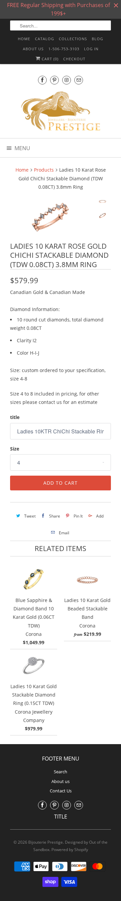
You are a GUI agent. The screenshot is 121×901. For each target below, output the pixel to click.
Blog (97, 38)
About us (33, 48)
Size (14, 448)
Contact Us (61, 791)
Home (24, 38)
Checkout (74, 58)
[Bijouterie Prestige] (60, 112)
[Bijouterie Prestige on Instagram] (66, 79)
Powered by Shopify (69, 849)
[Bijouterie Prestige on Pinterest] (54, 79)
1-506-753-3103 (63, 48)
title (14, 417)
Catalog (44, 38)
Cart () (49, 58)
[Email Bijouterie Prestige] (78, 79)
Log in (91, 48)
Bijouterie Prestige (45, 842)
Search (60, 772)
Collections (73, 38)
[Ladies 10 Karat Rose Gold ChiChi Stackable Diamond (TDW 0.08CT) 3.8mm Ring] (50, 217)
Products (44, 170)
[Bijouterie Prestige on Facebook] (42, 79)
